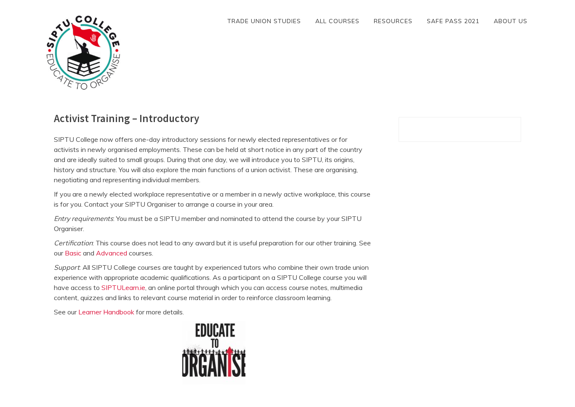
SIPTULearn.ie (123, 287)
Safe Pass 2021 (453, 21)
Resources (393, 21)
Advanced (111, 253)
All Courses (337, 21)
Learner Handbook (106, 312)
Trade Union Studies (264, 21)
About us (510, 21)
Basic (73, 253)
